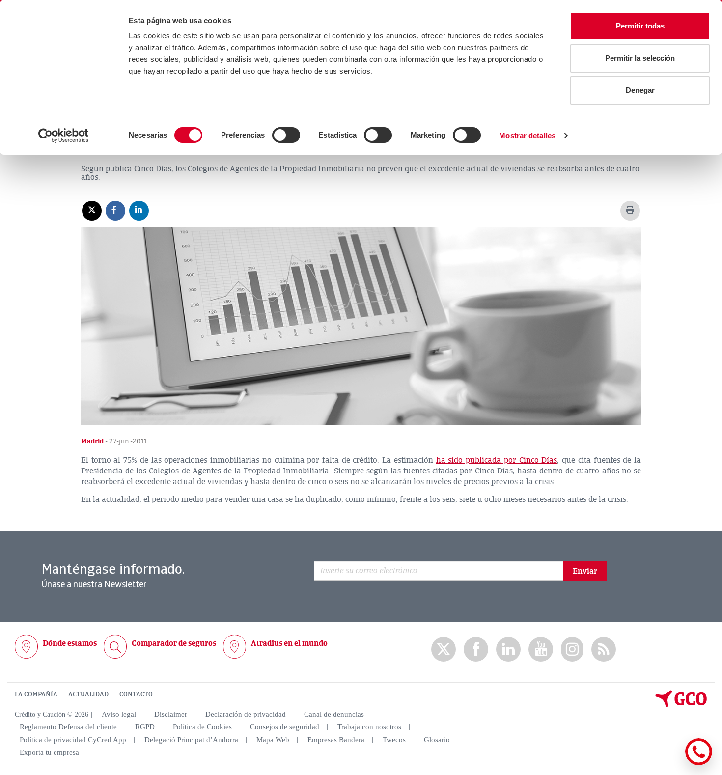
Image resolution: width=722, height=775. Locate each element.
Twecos (394, 740)
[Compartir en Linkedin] (139, 210)
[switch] (286, 135)
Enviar (585, 571)
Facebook (476, 649)
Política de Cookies (202, 727)
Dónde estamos (70, 643)
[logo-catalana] (681, 705)
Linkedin (508, 649)
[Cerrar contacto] (669, 763)
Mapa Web (272, 740)
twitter (443, 649)
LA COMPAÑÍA (36, 694)
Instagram (572, 649)
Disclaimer (170, 714)
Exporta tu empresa (49, 752)
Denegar (640, 90)
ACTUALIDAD (88, 694)
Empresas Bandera (335, 740)
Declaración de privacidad (245, 714)
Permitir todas (640, 26)
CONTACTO (136, 694)
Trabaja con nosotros (369, 727)
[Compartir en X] (92, 210)
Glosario (437, 740)
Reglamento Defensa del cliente (68, 727)
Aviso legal (119, 714)
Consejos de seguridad (284, 727)
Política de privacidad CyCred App (73, 740)
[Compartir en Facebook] (115, 210)
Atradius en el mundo (289, 643)
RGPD (145, 727)
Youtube (541, 649)
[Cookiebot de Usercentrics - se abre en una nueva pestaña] (64, 135)
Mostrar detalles (527, 135)
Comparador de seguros (174, 643)
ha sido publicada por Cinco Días (496, 460)
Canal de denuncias (334, 714)
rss (603, 649)
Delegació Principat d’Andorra (191, 740)
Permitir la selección (640, 58)
